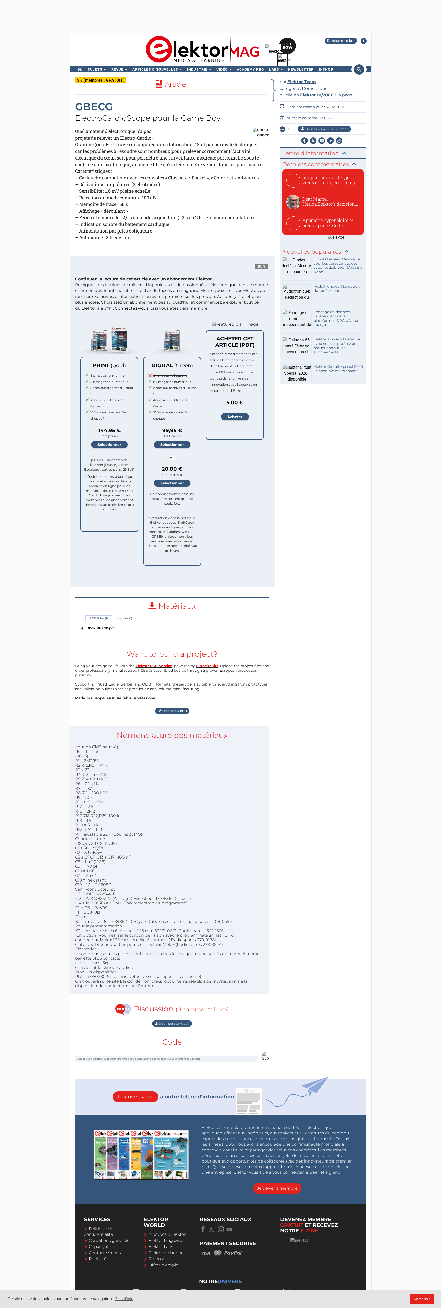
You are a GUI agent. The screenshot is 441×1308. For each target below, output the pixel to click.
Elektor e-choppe (166, 1252)
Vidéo (222, 69)
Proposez (158, 1258)
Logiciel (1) (124, 618)
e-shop (326, 69)
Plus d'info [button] (124, 1299)
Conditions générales (110, 1240)
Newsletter (301, 69)
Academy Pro (250, 69)
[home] (80, 69)
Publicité (98, 1258)
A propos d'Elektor (167, 1234)
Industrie (197, 69)
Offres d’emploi (164, 1265)
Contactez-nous (105, 1252)
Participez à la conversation (327, 129)
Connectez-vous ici (134, 308)
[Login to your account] (364, 41)
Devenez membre (340, 41)
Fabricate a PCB (174, 711)
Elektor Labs (161, 1246)
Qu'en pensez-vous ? (174, 1023)
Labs (274, 69)
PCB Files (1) (99, 618)
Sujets (95, 69)
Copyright (99, 1246)
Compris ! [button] (421, 1299)
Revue (117, 69)
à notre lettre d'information (176, 1097)
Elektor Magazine (166, 1240)
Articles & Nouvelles (155, 69)
